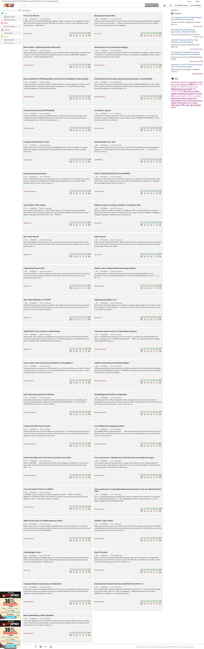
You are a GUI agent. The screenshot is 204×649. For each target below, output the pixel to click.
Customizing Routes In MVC (34, 268)
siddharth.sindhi (198, 73)
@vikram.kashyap (28, 65)
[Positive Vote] (73, 35)
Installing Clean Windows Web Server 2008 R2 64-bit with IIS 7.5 (118, 584)
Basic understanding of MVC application (38, 615)
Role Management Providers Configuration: (110, 394)
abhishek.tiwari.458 (197, 61)
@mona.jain (97, 33)
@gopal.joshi (27, 223)
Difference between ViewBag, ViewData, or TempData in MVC (117, 205)
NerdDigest (33, 19)
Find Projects (11, 26)
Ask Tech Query (183, 5)
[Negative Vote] (76, 35)
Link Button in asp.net (102, 110)
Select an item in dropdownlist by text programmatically (115, 268)
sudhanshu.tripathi (197, 49)
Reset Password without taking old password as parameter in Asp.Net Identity (123, 79)
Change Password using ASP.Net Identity (39, 110)
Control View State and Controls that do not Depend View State (47, 458)
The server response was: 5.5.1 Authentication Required (115, 331)
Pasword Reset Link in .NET (105, 142)
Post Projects (11, 17)
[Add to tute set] (70, 35)
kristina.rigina (199, 26)
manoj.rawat (199, 37)
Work (6, 23)
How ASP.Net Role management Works (109, 426)
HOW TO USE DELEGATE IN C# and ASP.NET (112, 173)
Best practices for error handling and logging (111, 47)
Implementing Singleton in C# (105, 300)
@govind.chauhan (28, 538)
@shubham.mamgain (29, 191)
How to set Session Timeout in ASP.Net (38, 489)
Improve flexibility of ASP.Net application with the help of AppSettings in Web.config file (55, 79)
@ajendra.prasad (28, 633)
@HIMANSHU (98, 160)
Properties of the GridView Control (36, 142)
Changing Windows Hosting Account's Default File (42, 584)
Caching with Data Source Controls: (36, 426)
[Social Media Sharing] (86, 35)
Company (10, 33)
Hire (5, 13)
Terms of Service (152, 647)
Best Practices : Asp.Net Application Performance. (42, 47)
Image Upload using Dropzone (35, 173)
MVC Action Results (31, 237)
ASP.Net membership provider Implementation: (111, 363)
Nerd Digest (26, 10)
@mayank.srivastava (100, 349)
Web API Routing (100, 552)
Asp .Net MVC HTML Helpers (34, 205)
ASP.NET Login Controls (103, 521)
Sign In (189, 1)
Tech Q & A (10, 43)
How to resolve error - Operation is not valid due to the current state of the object (124, 458)
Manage (7, 30)
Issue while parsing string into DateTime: (38, 394)
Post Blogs (197, 5)
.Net (26, 19)
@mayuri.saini (27, 33)
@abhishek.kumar (28, 96)
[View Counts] (89, 35)
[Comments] (83, 35)
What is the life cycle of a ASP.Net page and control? (43, 521)
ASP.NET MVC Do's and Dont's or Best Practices (41, 331)
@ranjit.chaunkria (28, 381)
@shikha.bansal (99, 128)
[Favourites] (80, 35)
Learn (6, 36)
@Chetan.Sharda (99, 286)
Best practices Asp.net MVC (104, 16)
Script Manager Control (32, 552)
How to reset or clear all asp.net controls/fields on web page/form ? (48, 363)
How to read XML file (31, 16)
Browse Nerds (11, 20)
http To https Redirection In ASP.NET (37, 300)
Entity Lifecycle (100, 237)
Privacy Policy (140, 647)
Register (198, 1)
